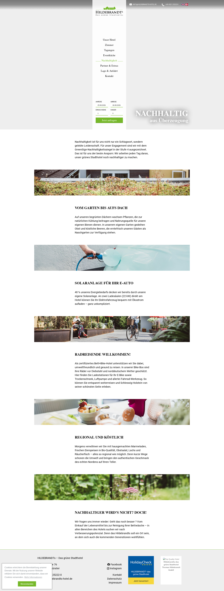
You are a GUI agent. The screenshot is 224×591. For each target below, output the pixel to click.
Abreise (114, 102)
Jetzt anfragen (109, 120)
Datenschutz (114, 578)
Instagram (115, 568)
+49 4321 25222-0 (171, 4)
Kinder (113, 110)
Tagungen (109, 50)
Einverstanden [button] (27, 584)
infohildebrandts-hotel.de (145, 4)
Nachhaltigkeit (109, 60)
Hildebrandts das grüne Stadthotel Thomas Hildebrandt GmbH (171, 566)
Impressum (115, 582)
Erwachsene (101, 110)
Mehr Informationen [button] (33, 577)
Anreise (99, 102)
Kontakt (109, 76)
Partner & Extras (109, 65)
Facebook (116, 564)
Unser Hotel (109, 39)
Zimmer (109, 45)
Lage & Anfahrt (109, 71)
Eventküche (109, 55)
